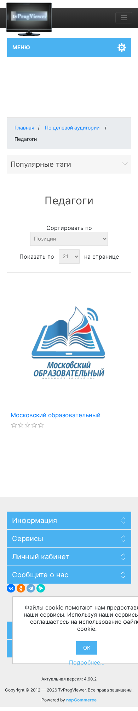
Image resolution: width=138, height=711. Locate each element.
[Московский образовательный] (69, 342)
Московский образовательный (55, 415)
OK (87, 648)
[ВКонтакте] (11, 588)
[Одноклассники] (21, 588)
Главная (24, 128)
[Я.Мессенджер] (40, 588)
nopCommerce (81, 699)
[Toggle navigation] (123, 17)
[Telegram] (31, 588)
